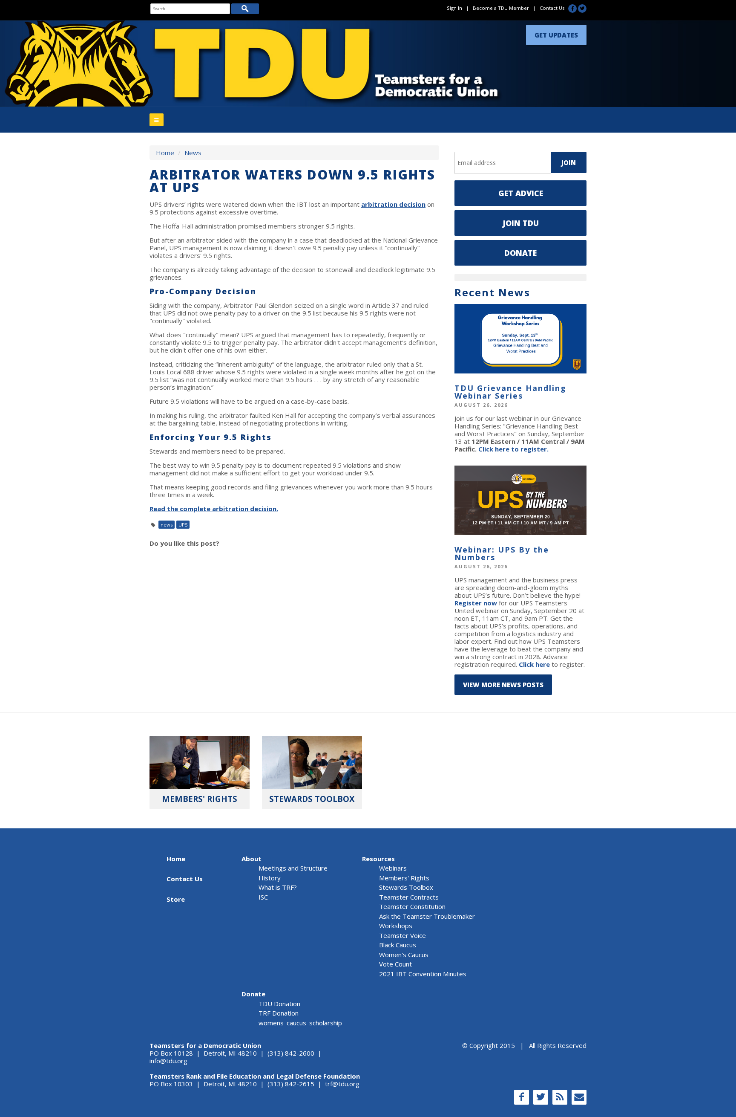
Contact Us (552, 8)
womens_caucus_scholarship (300, 1023)
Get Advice (520, 193)
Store (176, 899)
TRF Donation (279, 1013)
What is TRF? (278, 887)
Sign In (454, 8)
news (166, 524)
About (252, 858)
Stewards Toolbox (406, 887)
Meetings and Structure (293, 868)
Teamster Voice (402, 935)
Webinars (393, 868)
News (192, 152)
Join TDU (521, 223)
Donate (520, 253)
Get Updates (556, 33)
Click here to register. (513, 449)
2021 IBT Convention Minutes (422, 973)
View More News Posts (503, 684)
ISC (263, 897)
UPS (182, 524)
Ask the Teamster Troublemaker (427, 916)
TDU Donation (279, 1003)
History (270, 878)
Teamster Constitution (412, 906)
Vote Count (395, 964)
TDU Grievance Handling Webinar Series (510, 392)
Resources (378, 858)
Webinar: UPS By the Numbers (501, 553)
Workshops (395, 925)
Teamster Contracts (409, 897)
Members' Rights (404, 878)
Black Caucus (397, 944)
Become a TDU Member (501, 8)
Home (165, 152)
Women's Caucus (403, 954)
